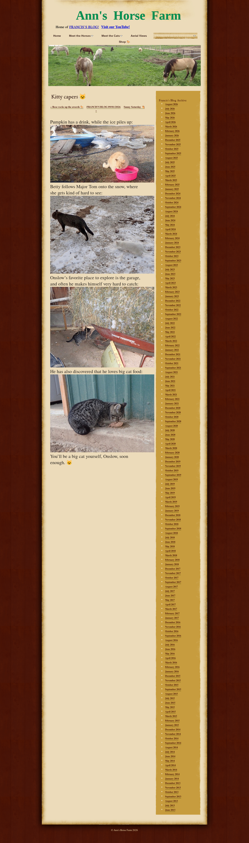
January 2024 (172, 242)
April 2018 (170, 550)
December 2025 (172, 140)
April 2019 (170, 497)
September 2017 (173, 582)
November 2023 (173, 251)
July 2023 (170, 269)
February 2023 (172, 291)
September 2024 (173, 207)
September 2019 (173, 475)
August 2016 (171, 640)
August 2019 (171, 479)
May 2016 (170, 653)
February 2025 (172, 184)
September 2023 (173, 260)
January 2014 (172, 778)
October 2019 (171, 470)
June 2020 (170, 434)
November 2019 (173, 466)
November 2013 (173, 787)
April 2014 (170, 765)
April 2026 (170, 122)
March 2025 (171, 180)
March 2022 (171, 341)
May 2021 (170, 385)
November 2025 (173, 144)
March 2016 (171, 662)
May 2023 (170, 278)
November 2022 (173, 305)
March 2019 (171, 501)
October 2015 (171, 684)
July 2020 (170, 430)
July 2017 (170, 591)
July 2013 (170, 805)
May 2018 (170, 546)
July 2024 (170, 215)
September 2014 (173, 743)
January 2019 (172, 510)
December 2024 (172, 193)
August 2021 (171, 372)
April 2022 (170, 336)
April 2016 (170, 658)
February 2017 (172, 613)
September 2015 (173, 689)
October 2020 (171, 416)
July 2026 (170, 108)
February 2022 (172, 345)
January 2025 (172, 189)
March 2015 (171, 716)
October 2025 (171, 149)
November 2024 (173, 198)
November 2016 (173, 626)
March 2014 (171, 769)
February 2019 (172, 506)
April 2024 (170, 229)
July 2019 (170, 483)
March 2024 (171, 233)
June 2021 (170, 381)
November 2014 (173, 734)
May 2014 (170, 760)
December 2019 (172, 461)
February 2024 (172, 238)
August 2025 (171, 157)
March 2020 (171, 448)
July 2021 (170, 376)
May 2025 (170, 171)
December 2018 (172, 515)
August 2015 (171, 693)
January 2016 (172, 671)
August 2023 (171, 265)
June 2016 (170, 649)
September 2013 (173, 796)
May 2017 (170, 600)
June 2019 (170, 488)
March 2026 (171, 126)
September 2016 (173, 635)
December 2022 (172, 300)
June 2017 (170, 595)
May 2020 (170, 439)
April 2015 (170, 711)
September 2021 (173, 367)
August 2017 (171, 586)
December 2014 (172, 729)
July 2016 (170, 644)
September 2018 (173, 528)
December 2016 (172, 622)
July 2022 (170, 323)
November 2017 (173, 573)
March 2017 (171, 609)
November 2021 (173, 358)
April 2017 (170, 604)
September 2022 (173, 314)
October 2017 (171, 577)
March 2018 (171, 555)
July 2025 (170, 162)
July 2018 (170, 537)
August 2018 (171, 533)
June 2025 (170, 166)
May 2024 (170, 224)
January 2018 (172, 564)
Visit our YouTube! (115, 26)
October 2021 (171, 363)
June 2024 (170, 220)
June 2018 (170, 542)
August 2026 (171, 104)
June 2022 (170, 327)
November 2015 (173, 680)
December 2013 (172, 783)
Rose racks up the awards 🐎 (66, 107)
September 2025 (173, 153)
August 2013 (171, 801)
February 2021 (172, 399)
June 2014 (170, 756)
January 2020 (172, 457)
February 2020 (172, 452)
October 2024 (171, 202)
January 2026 (172, 135)
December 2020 (172, 408)
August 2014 (171, 747)
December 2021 (172, 354)
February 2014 (172, 774)
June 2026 (170, 113)
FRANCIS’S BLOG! (84, 26)
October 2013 (171, 792)
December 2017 (172, 568)
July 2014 (170, 751)
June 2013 (170, 810)
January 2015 (172, 725)
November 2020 (173, 412)
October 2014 (171, 738)
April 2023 (170, 282)
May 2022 (170, 332)
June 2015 (170, 702)
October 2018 (171, 524)
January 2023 (172, 296)
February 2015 (172, 720)
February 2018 (172, 559)
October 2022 (171, 309)
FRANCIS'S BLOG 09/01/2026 (104, 107)
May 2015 (170, 707)
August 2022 (171, 318)
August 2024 (171, 211)
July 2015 (170, 698)
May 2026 (170, 117)
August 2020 (171, 425)
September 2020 (173, 421)
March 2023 (171, 287)
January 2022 (172, 349)
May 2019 (170, 492)
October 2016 (171, 631)
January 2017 (172, 617)
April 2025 (170, 175)
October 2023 (171, 256)
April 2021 (170, 390)
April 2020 (170, 443)
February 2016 (172, 667)
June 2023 (170, 274)
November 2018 (173, 519)
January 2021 (172, 403)
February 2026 (172, 131)
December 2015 (172, 676)
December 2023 (172, 247)
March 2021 (171, 394)
